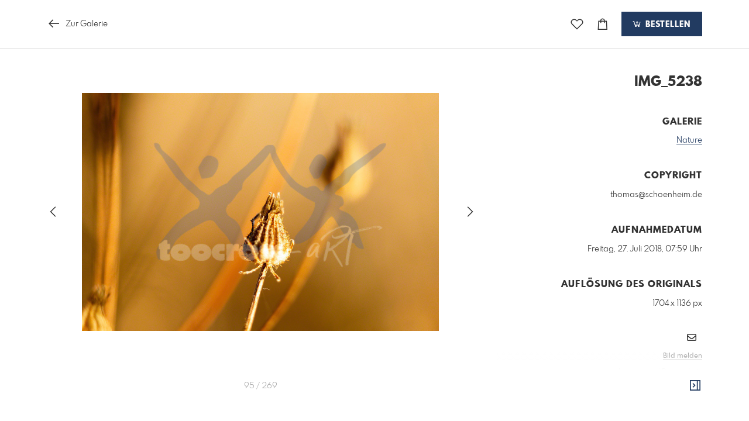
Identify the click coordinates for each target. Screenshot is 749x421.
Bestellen (666, 24)
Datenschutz (682, 371)
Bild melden (682, 356)
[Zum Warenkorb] (603, 24)
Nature (689, 140)
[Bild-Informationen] (695, 386)
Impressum (637, 371)
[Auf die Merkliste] (577, 24)
